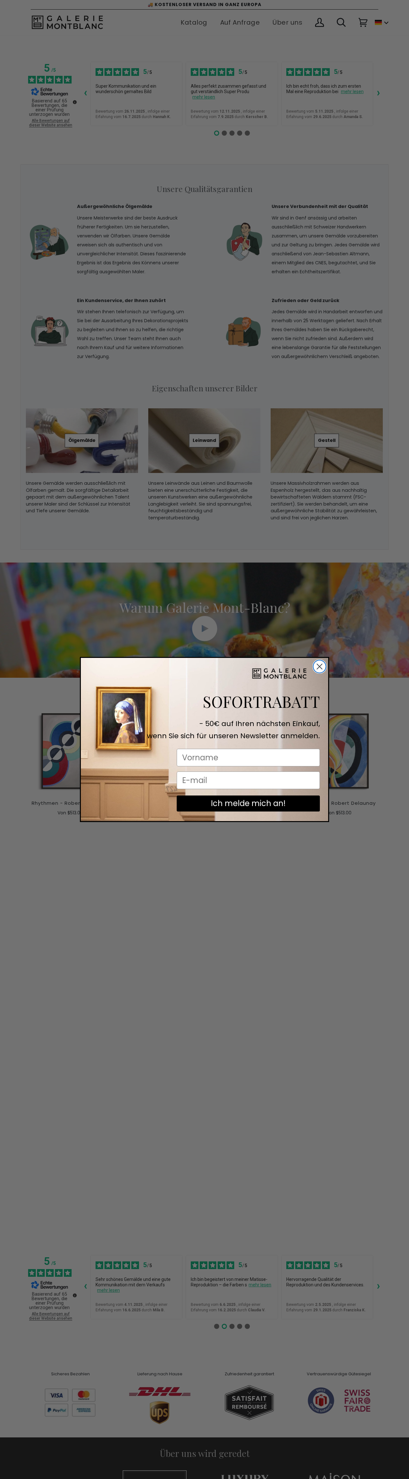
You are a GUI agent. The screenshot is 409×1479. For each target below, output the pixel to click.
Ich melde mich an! (248, 803)
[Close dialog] (319, 666)
